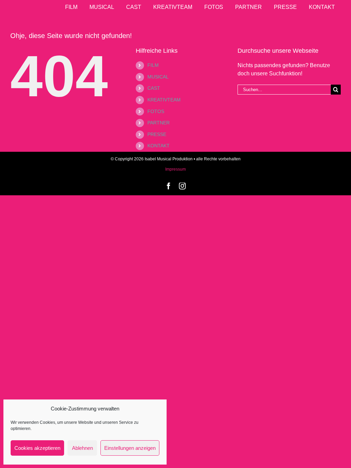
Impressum (175, 169)
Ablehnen (82, 448)
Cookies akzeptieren (37, 448)
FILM (153, 65)
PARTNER (158, 122)
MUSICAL (158, 76)
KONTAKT (158, 145)
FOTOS (155, 111)
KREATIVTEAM (164, 99)
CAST (153, 88)
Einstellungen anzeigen (130, 448)
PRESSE (156, 134)
